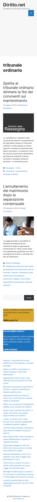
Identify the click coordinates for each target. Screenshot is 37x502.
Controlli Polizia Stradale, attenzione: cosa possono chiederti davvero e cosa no (18, 430)
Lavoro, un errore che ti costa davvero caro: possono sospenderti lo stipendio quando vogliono (17, 421)
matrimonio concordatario (13, 276)
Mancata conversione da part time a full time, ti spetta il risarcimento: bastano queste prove (18, 389)
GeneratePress (18, 499)
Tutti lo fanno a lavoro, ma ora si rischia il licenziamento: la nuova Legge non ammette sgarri (16, 465)
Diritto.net (14, 4)
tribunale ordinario (10, 174)
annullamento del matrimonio (15, 269)
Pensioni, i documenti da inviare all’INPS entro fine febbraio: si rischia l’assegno (18, 363)
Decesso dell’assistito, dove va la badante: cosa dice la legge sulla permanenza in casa (16, 456)
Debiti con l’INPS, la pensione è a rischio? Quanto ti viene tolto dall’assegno (16, 372)
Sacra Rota (25, 279)
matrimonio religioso (11, 279)
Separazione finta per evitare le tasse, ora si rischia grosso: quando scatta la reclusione (17, 398)
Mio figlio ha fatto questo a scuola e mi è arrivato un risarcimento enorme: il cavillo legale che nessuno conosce (18, 474)
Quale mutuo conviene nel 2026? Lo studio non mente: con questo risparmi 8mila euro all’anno (18, 413)
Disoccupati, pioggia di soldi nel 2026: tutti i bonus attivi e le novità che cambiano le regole (17, 448)
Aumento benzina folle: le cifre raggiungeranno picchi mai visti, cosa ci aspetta (18, 483)
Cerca (29, 298)
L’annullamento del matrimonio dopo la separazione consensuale (15, 195)
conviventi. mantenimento (16, 171)
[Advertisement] (18, 37)
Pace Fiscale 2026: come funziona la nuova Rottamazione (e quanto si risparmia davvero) (18, 439)
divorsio (15, 273)
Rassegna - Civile (13, 168)
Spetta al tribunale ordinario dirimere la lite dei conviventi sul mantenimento (18, 92)
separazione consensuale (13, 282)
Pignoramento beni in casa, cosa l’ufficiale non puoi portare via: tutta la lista (17, 380)
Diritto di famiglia (13, 263)
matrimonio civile (26, 273)
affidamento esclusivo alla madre (19, 266)
